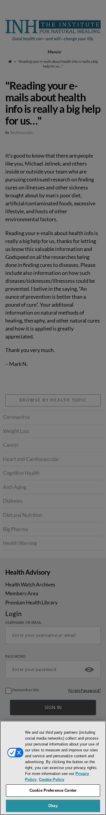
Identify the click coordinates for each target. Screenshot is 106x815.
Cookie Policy (51, 779)
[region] (53, 768)
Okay (53, 806)
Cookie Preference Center (53, 790)
